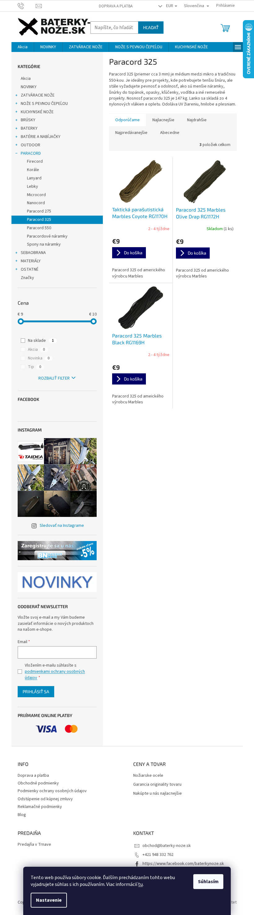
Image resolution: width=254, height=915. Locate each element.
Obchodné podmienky (38, 783)
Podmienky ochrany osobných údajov (52, 791)
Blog (22, 815)
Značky (27, 278)
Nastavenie (49, 900)
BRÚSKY (28, 120)
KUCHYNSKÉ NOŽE (37, 112)
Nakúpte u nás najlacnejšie (157, 794)
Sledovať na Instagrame (62, 525)
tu (140, 884)
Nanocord (36, 203)
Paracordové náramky (47, 236)
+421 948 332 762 (157, 855)
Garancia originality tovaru (157, 785)
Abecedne (169, 133)
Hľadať (151, 27)
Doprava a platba (116, 6)
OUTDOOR (30, 145)
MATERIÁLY (31, 261)
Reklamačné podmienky (40, 807)
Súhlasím (208, 881)
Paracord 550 (39, 228)
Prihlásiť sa (36, 691)
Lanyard (34, 178)
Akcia (26, 78)
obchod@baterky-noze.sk (166, 846)
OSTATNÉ (29, 269)
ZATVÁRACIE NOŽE (38, 95)
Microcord (36, 195)
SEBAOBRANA (33, 253)
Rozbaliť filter (54, 378)
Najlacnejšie (163, 120)
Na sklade (41, 340)
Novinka (39, 358)
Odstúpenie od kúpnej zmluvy (45, 799)
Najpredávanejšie (131, 133)
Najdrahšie (197, 120)
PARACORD (31, 153)
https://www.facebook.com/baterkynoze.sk (183, 864)
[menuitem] (22, 47)
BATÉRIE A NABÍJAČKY (40, 137)
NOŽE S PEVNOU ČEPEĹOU (44, 104)
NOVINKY (29, 87)
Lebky (32, 186)
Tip (34, 367)
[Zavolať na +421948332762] (27, 5)
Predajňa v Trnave (34, 845)
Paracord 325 (39, 220)
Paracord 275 (39, 211)
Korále (33, 170)
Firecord (35, 161)
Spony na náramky (44, 244)
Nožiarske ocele (148, 776)
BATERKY (29, 128)
